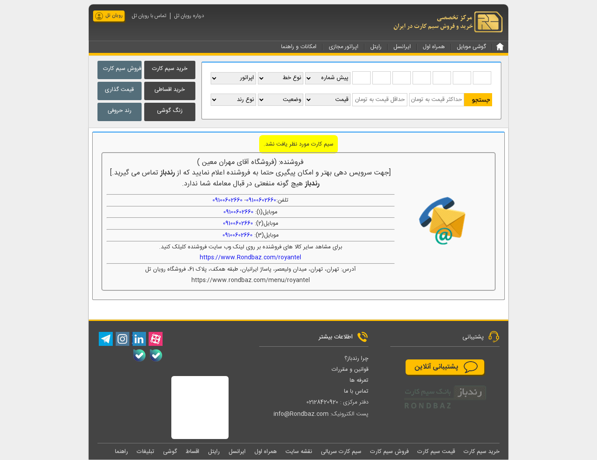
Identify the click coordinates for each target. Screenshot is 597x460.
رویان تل (113, 16)
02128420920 (322, 402)
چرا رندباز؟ (356, 358)
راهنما (121, 452)
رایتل (214, 452)
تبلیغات (145, 452)
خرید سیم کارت (169, 68)
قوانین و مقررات (350, 369)
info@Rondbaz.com (301, 414)
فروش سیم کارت (122, 68)
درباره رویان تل (189, 16)
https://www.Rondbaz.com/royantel (250, 257)
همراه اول (265, 452)
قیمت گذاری (119, 89)
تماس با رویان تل (149, 16)
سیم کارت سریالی (341, 452)
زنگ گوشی (170, 110)
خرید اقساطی (169, 89)
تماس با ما (356, 391)
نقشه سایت (298, 452)
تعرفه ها (359, 380)
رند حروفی (120, 110)
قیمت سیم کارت (436, 452)
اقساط (192, 452)
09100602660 (261, 200)
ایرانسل (237, 452)
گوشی (170, 452)
